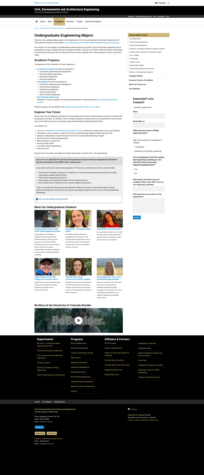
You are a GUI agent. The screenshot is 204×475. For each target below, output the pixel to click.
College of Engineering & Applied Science (48, 439)
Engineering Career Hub (113, 370)
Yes (136, 169)
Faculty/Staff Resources (143, 16)
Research (70, 22)
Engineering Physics (78, 372)
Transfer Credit (135, 62)
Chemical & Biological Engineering (49, 351)
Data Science (76, 358)
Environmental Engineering (139, 42)
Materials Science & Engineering (83, 386)
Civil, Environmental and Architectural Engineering (66, 9)
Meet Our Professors (138, 84)
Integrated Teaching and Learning (150, 365)
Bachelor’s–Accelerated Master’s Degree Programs (147, 49)
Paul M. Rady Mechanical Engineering (51, 375)
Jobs (154, 16)
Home (36, 28)
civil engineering (71, 43)
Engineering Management (80, 367)
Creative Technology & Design (82, 353)
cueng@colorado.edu (46, 444)
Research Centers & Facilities (141, 80)
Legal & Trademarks (141, 420)
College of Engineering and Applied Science (51, 12)
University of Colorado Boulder (139, 415)
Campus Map (153, 420)
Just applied (139, 147)
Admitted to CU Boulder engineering (148, 151)
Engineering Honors (112, 375)
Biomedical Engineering (79, 348)
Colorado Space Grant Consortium (117, 365)
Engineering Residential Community (142, 69)
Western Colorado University (149, 377)
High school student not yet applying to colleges (147, 141)
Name (135, 112)
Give (167, 16)
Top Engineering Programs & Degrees (52, 28)
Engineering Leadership (147, 343)
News (50, 22)
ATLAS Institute (110, 343)
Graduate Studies (136, 76)
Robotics (74, 391)
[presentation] (47, 219)
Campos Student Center (113, 348)
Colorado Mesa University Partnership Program (146, 52)
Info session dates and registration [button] (53, 199)
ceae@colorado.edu (46, 422)
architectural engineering (110, 43)
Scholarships (134, 59)
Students (131, 16)
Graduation (161, 16)
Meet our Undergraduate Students (141, 72)
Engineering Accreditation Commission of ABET (82, 107)
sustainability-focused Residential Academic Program (64, 131)
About (42, 22)
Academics (59, 22)
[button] (78, 320)
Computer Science (44, 363)
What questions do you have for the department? (147, 195)
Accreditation (134, 89)
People (80, 22)
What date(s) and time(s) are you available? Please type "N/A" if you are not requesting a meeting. (148, 182)
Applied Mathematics (79, 343)
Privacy (130, 420)
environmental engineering (87, 43)
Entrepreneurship (144, 348)
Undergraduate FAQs (137, 65)
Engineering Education (79, 362)
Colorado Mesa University (114, 360)
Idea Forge (142, 360)
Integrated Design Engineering (82, 382)
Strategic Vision (59, 402)
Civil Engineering (135, 39)
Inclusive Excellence (93, 22)
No (136, 174)
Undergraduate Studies (138, 35)
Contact (37, 402)
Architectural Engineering (138, 45)
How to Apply (134, 55)
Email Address (138, 121)
